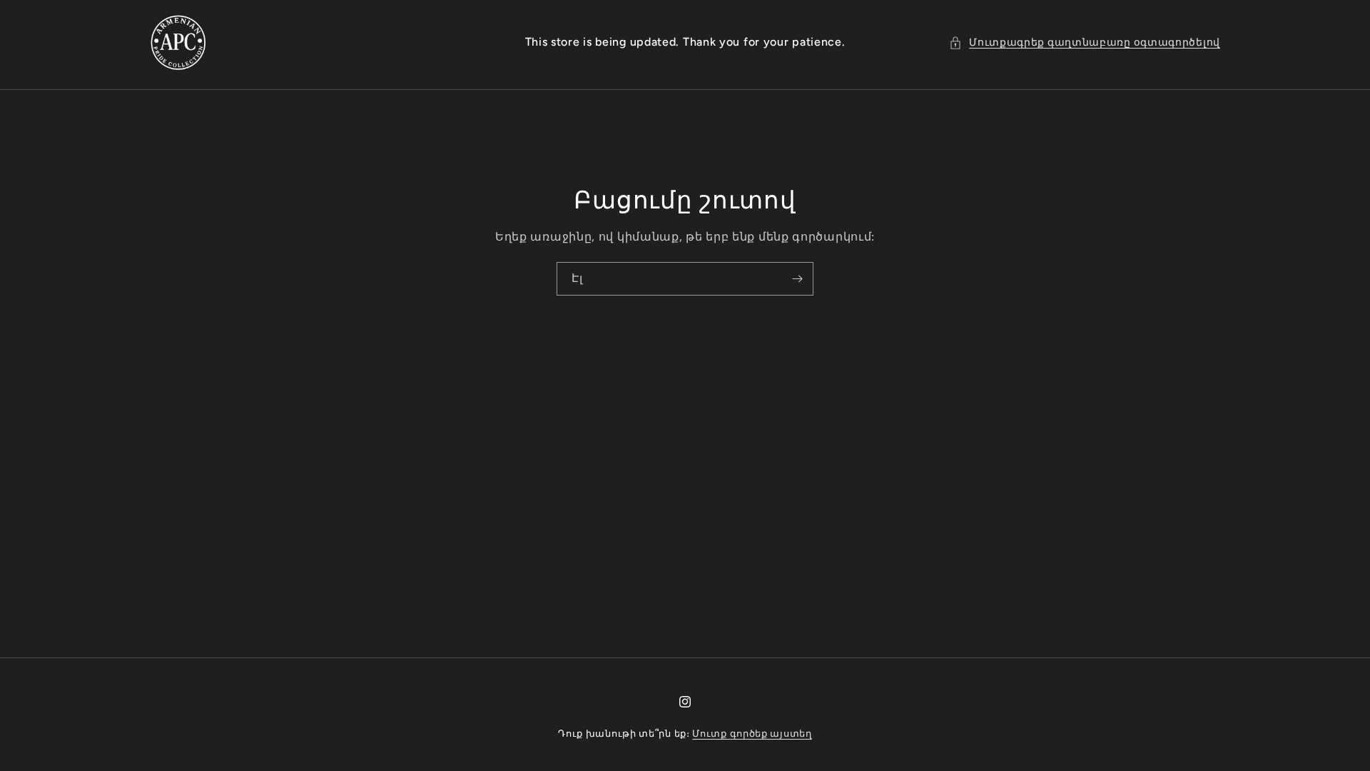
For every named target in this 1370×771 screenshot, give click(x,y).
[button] (1084, 42)
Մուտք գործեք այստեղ (751, 733)
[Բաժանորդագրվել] (797, 279)
